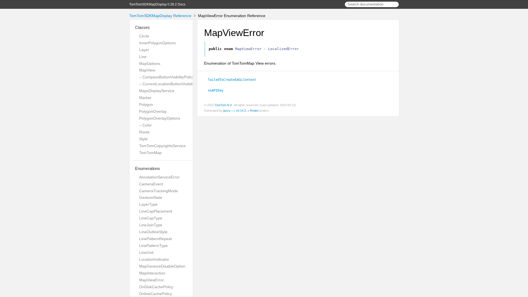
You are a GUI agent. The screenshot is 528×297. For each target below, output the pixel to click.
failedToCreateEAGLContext (234, 80)
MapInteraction (152, 273)
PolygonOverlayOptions (159, 118)
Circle (144, 36)
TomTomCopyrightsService (162, 146)
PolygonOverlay (153, 111)
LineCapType (150, 218)
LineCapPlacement (155, 211)
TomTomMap (150, 152)
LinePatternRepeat (155, 239)
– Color (145, 125)
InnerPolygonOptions (157, 43)
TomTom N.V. (223, 105)
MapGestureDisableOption (162, 266)
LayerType (148, 204)
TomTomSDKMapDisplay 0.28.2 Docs (157, 4)
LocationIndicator (154, 259)
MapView (147, 70)
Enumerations (147, 168)
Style (143, 139)
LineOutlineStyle (153, 232)
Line (143, 56)
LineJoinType (150, 225)
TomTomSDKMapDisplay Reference (160, 15)
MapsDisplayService (156, 91)
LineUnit (146, 252)
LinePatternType (153, 245)
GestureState (150, 197)
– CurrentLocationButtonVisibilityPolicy (172, 84)
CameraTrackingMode (158, 191)
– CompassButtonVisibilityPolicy (166, 77)
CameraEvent (151, 184)
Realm (254, 110)
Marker (145, 97)
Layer (144, 50)
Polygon (146, 104)
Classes (142, 27)
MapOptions (149, 63)
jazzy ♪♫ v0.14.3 (234, 110)
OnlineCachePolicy (155, 294)
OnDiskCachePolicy (156, 287)
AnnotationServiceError (159, 177)
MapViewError (151, 280)
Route (144, 132)
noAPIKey (218, 90)
